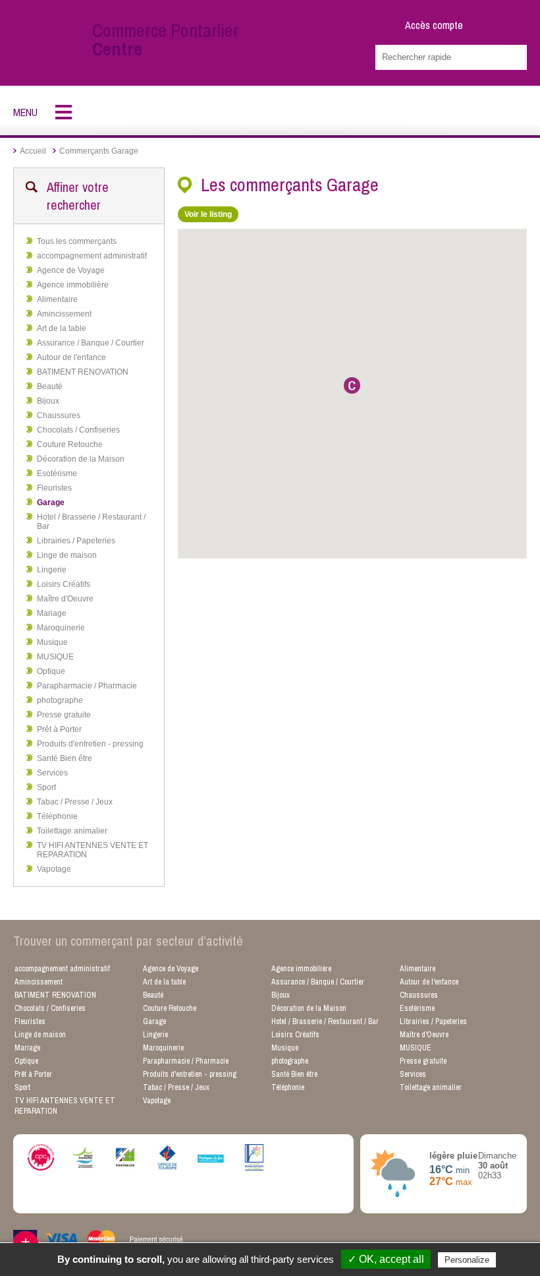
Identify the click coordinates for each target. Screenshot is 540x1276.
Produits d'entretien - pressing (90, 743)
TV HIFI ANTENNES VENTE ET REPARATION (92, 850)
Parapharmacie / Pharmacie (87, 685)
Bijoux (48, 401)
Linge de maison (67, 555)
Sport (46, 787)
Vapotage (54, 869)
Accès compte (434, 25)
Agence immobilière (73, 284)
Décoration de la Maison (80, 459)
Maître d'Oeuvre (65, 598)
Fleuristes (54, 488)
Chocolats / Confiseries (78, 430)
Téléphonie (57, 816)
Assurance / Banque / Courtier (90, 343)
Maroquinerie (61, 627)
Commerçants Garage (98, 151)
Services (52, 772)
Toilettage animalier (72, 830)
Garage (51, 502)
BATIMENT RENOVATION (82, 372)
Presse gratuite (64, 714)
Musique (52, 642)
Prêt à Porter (59, 729)
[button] (351, 385)
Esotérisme (57, 473)
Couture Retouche (70, 444)
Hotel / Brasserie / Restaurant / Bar (91, 521)
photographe (60, 700)
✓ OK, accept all (386, 1259)
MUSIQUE (55, 656)
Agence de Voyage (71, 270)
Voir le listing (208, 214)
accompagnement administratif (92, 255)
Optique (51, 671)
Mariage (52, 613)
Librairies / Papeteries (76, 540)
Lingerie (52, 569)
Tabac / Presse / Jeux (75, 801)
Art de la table (61, 328)
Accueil (33, 151)
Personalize (467, 1260)
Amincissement (64, 314)
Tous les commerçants (77, 241)
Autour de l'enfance (71, 357)
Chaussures (58, 415)
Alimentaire (57, 299)
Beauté (50, 386)
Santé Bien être (64, 758)
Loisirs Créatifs (63, 584)
